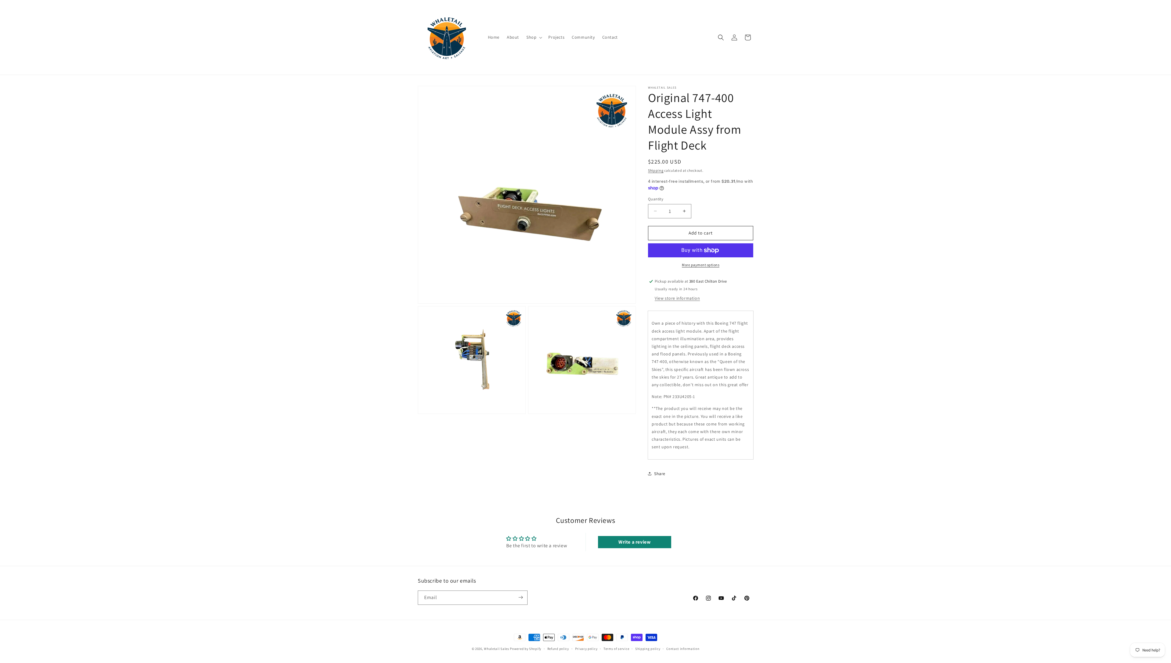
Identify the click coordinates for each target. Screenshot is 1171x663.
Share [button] (659, 473)
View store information (677, 298)
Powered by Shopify (525, 649)
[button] (534, 37)
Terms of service (616, 649)
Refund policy (558, 649)
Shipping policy (648, 649)
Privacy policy (586, 649)
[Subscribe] (520, 597)
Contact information (682, 649)
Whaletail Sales (496, 649)
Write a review (634, 542)
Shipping (656, 170)
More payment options (700, 265)
